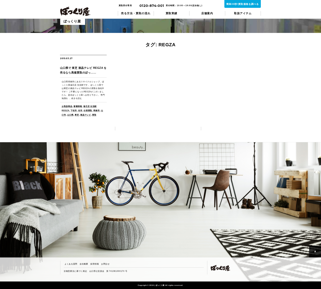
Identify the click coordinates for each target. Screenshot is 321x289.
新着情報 (78, 106)
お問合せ (105, 264)
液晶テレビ (85, 115)
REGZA (65, 110)
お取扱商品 (67, 106)
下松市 (74, 110)
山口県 (70, 115)
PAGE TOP (315, 251)
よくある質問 (71, 264)
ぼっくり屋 (77, 11)
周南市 (96, 110)
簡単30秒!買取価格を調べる (242, 4)
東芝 (77, 115)
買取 (94, 115)
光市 (80, 110)
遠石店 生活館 (90, 106)
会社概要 (84, 264)
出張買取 (88, 110)
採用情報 (94, 264)
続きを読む (76, 98)
